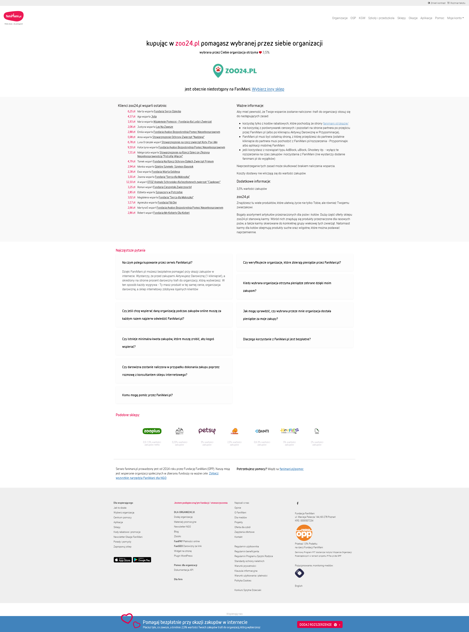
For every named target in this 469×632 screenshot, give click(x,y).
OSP (353, 18)
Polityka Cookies (242, 580)
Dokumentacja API (183, 569)
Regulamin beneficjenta (246, 551)
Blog (176, 531)
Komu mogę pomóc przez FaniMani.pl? (147, 395)
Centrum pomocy (123, 517)
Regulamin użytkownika (246, 546)
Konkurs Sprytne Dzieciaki (247, 590)
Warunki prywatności (245, 565)
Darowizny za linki (188, 546)
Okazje (413, 18)
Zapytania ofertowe (244, 532)
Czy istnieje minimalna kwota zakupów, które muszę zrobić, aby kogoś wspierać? (168, 342)
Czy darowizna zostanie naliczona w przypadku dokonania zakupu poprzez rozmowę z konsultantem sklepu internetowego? (170, 370)
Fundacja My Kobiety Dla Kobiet (171, 212)
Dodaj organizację (183, 517)
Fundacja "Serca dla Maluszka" (172, 176)
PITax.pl (330, 555)
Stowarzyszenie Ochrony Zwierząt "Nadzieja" (178, 137)
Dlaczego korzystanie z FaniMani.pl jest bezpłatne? (277, 339)
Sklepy (401, 18)
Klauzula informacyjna (245, 570)
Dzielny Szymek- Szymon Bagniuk (174, 166)
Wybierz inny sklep (268, 89)
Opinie (237, 507)
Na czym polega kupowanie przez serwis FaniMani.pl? (157, 262)
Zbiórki (177, 536)
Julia (154, 116)
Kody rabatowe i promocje (127, 532)
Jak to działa (120, 507)
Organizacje (340, 18)
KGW (362, 18)
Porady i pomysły (122, 541)
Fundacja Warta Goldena (166, 171)
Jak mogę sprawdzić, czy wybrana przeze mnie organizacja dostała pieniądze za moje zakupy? (287, 314)
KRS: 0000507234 (304, 520)
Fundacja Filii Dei (167, 202)
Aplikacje (426, 18)
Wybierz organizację (124, 512)
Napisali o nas (241, 502)
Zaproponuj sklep (122, 546)
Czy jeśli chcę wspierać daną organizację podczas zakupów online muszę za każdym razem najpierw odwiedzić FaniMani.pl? (171, 314)
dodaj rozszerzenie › (320, 624)
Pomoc (439, 18)
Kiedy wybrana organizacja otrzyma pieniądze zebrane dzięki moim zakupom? (287, 286)
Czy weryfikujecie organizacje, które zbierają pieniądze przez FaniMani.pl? (292, 262)
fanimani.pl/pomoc (292, 469)
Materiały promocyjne (185, 521)
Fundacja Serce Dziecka (167, 111)
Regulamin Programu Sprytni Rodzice (253, 556)
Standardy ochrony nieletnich (249, 561)
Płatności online (187, 541)
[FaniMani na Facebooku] (296, 503)
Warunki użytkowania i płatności (250, 575)
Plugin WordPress (183, 555)
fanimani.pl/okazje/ (335, 123)
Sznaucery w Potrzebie (169, 192)
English (298, 585)
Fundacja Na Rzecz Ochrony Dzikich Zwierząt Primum (183, 161)
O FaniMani (240, 512)
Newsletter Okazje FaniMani (128, 536)
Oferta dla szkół (242, 527)
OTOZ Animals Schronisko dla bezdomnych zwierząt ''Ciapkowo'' (184, 182)
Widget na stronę (183, 551)
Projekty (238, 522)
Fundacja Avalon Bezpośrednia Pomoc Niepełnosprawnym (187, 131)
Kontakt (238, 536)
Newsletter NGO (182, 526)
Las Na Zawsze (164, 126)
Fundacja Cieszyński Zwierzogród (172, 187)
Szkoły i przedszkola (381, 18)
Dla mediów (240, 517)
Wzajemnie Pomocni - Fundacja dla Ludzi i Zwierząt (182, 121)
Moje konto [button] (454, 18)
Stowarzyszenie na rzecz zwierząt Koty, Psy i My (189, 142)
